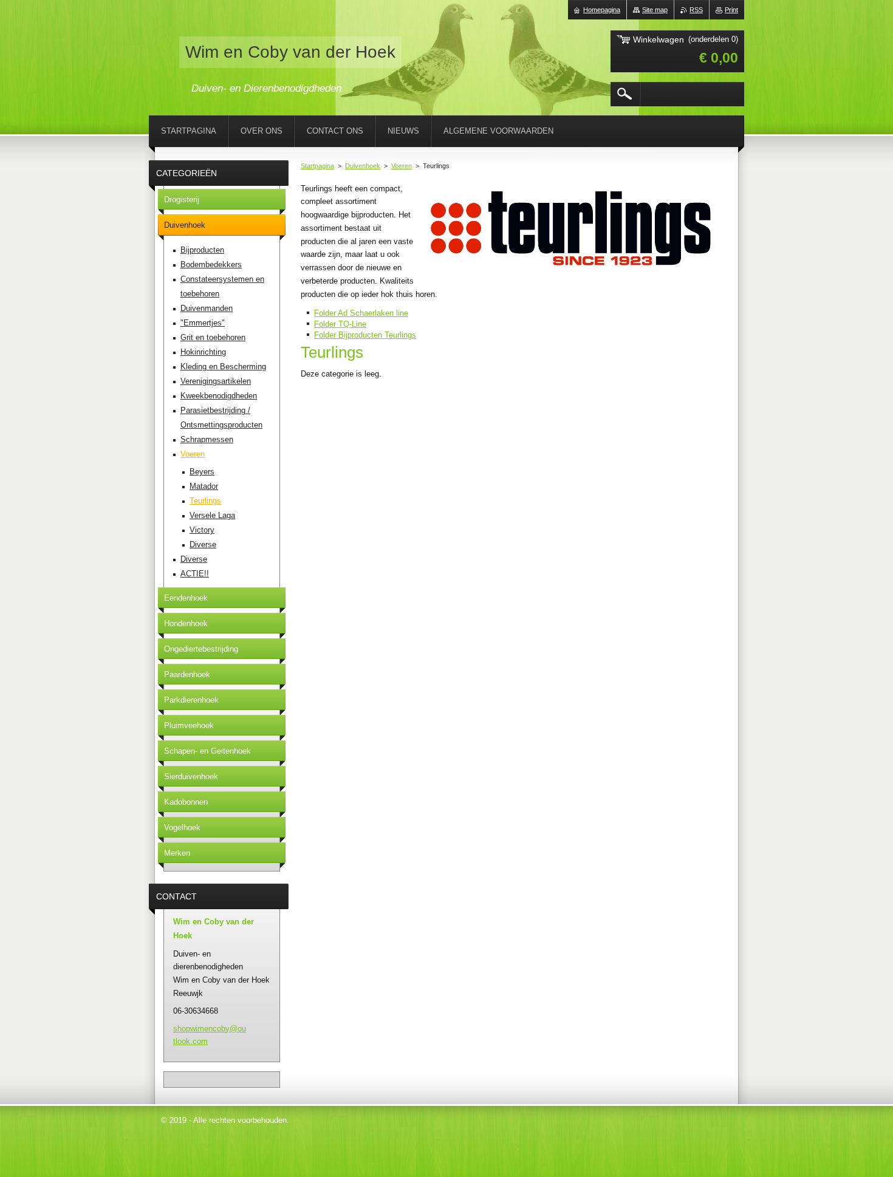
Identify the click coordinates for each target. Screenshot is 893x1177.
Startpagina (317, 165)
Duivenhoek (362, 165)
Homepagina (601, 9)
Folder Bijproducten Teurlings (365, 334)
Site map (655, 9)
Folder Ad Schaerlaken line (361, 313)
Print (731, 9)
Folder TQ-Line (340, 324)
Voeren (401, 165)
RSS (696, 9)
